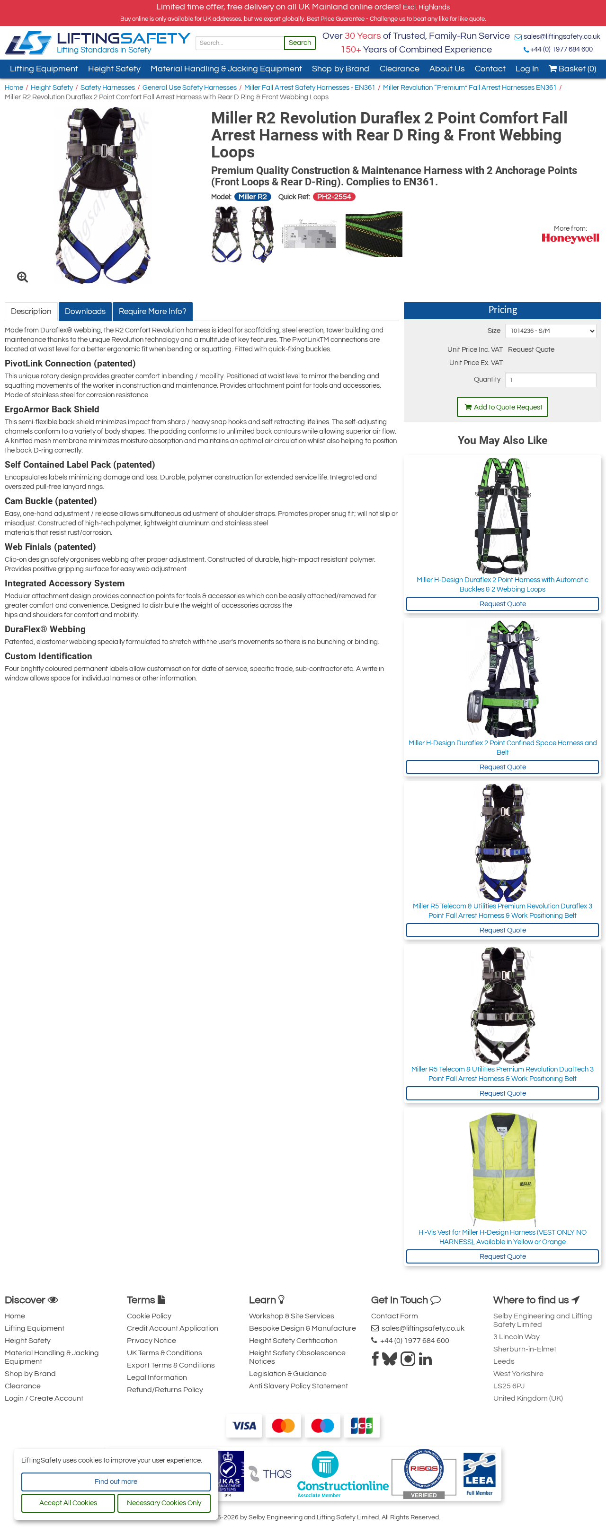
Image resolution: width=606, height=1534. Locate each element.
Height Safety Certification (293, 1340)
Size (494, 330)
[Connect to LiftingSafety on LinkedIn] (425, 1362)
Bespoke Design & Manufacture (302, 1328)
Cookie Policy (149, 1316)
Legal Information (157, 1377)
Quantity (487, 379)
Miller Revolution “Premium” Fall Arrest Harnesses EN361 (470, 87)
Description (31, 311)
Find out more (116, 1481)
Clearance (399, 68)
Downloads (85, 311)
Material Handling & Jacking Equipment (226, 68)
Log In (527, 68)
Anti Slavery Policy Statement (298, 1386)
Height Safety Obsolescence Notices (297, 1357)
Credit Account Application (172, 1328)
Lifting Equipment (44, 68)
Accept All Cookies (68, 1503)
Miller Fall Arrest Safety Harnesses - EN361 (309, 87)
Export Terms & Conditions (171, 1365)
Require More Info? (153, 311)
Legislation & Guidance (288, 1373)
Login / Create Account (44, 1398)
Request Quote (503, 604)
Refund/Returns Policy (165, 1390)
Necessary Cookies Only (164, 1503)
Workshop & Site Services (291, 1316)
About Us (447, 68)
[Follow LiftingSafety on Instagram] (408, 1362)
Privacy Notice (151, 1340)
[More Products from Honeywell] (570, 239)
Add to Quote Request (508, 407)
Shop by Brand (340, 68)
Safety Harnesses (107, 87)
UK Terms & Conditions (164, 1353)
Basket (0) (576, 68)
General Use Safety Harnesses (190, 87)
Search (300, 42)
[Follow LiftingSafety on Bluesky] (389, 1362)
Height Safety (114, 68)
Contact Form (394, 1316)
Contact (490, 68)
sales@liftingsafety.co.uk (562, 36)
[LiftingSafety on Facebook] (375, 1362)
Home (14, 87)
